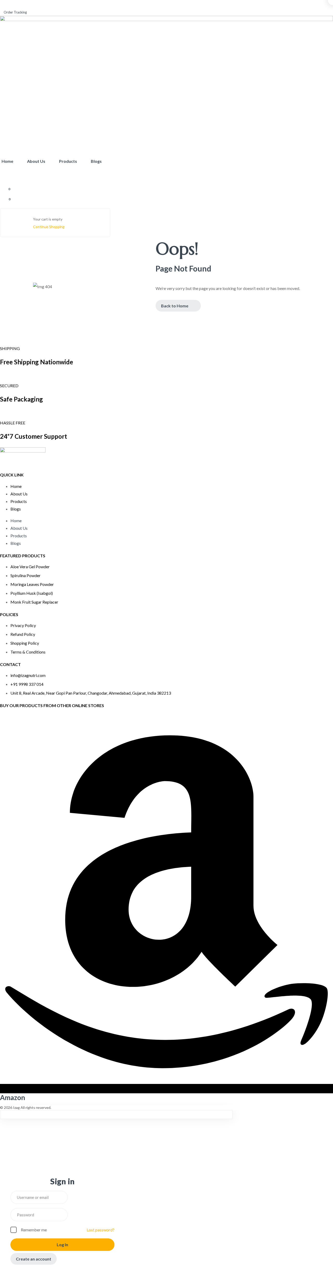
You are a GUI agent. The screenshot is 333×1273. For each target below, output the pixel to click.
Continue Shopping (49, 226)
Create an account (33, 1258)
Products (18, 501)
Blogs (15, 508)
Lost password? (100, 1229)
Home (16, 486)
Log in (62, 1244)
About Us (19, 493)
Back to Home (174, 305)
